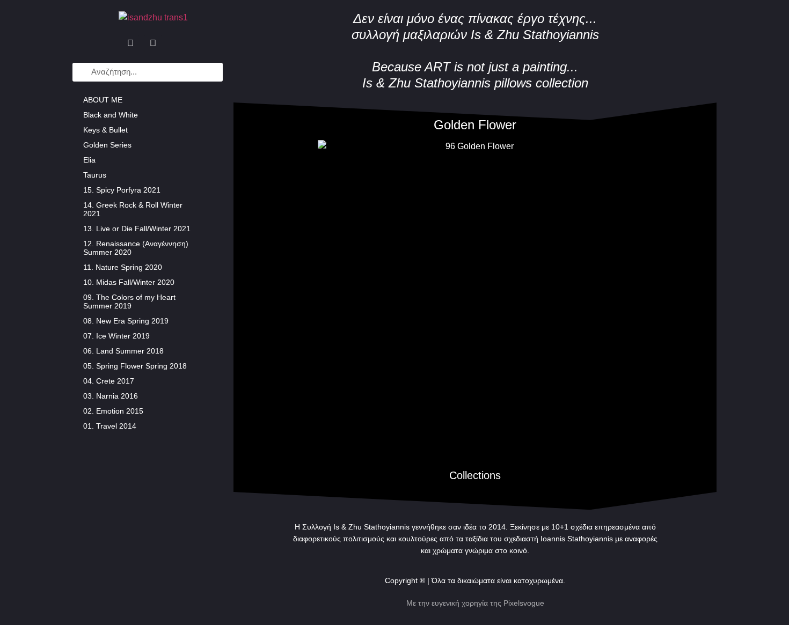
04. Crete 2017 (108, 381)
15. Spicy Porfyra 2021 (121, 190)
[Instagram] (153, 43)
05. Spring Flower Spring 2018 (135, 366)
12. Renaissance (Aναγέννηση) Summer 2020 (135, 247)
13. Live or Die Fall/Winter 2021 (137, 228)
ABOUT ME (102, 99)
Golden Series (107, 145)
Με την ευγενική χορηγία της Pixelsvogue (475, 603)
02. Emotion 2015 (113, 411)
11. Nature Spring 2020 (122, 267)
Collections (475, 475)
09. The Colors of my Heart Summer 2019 (129, 301)
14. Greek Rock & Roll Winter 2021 (132, 209)
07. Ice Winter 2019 (116, 336)
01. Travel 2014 (109, 426)
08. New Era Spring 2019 (126, 321)
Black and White (110, 115)
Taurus (94, 175)
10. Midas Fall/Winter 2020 (128, 282)
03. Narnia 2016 (110, 396)
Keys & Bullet (105, 130)
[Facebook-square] (130, 43)
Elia (89, 160)
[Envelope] (175, 43)
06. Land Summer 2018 (123, 351)
